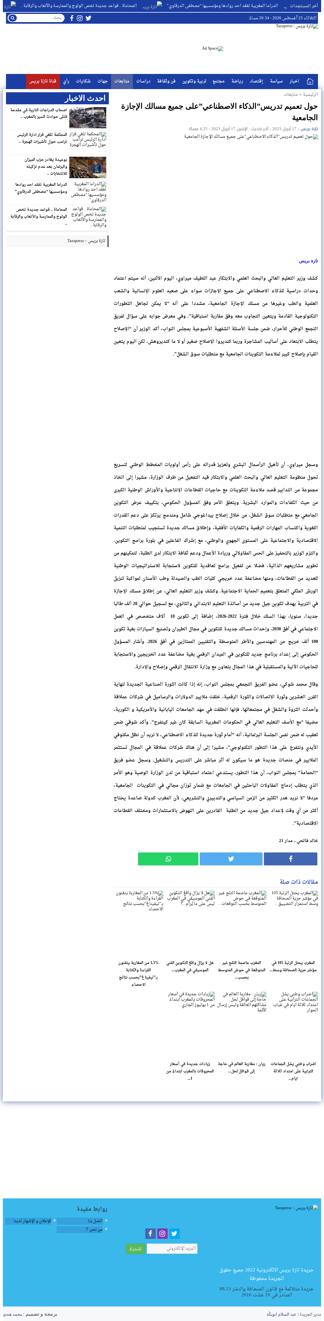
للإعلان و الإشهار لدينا (32, 1221)
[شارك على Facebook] (290, 859)
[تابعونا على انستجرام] (79, 18)
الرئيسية (310, 81)
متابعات (121, 81)
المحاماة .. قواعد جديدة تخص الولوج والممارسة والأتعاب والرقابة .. (94, 6)
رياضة (237, 81)
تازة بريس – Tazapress (86, 241)
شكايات (83, 81)
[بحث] (13, 18)
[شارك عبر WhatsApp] (168, 859)
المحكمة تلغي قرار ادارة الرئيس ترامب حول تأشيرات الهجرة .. (42, 138)
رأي (66, 81)
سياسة (276, 81)
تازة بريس (309, 129)
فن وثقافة (166, 81)
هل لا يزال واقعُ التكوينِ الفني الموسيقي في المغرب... (190, 967)
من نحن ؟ (94, 1229)
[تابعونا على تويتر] (88, 18)
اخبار (294, 81)
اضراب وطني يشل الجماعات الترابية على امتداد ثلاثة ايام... (293, 1071)
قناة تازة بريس (42, 81)
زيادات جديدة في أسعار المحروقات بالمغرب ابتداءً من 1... (190, 1071)
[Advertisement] (216, 408)
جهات (102, 81)
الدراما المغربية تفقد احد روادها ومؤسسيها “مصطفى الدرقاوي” (238, 6)
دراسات (143, 81)
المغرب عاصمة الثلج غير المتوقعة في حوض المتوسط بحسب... (241, 970)
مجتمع (219, 81)
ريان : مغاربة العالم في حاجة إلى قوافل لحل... (241, 1068)
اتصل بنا (95, 1221)
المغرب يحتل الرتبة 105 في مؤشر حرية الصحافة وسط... (293, 967)
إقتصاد (256, 81)
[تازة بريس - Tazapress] (270, 49)
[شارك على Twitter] (231, 859)
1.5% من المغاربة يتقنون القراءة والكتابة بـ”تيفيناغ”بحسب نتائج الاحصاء (138, 974)
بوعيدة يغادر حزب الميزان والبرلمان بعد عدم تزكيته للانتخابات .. (45, 166)
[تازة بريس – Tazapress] (267, 1235)
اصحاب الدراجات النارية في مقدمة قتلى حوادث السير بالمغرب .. (38, 114)
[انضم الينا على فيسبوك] (71, 18)
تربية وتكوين (194, 81)
